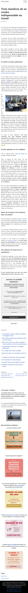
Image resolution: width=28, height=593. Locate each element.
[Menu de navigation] (25, 1)
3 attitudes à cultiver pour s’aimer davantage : (14, 357)
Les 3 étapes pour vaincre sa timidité (12, 350)
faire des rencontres (19, 485)
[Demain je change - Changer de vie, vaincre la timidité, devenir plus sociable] (5, 1)
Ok (9, 589)
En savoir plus (16, 589)
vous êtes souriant (12, 240)
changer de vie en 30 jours (12, 515)
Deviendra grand (5, 578)
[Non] (26, 587)
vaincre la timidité (12, 544)
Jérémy (4, 21)
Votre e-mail (14, 312)
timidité (8, 82)
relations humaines (22, 220)
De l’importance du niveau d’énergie (12, 359)
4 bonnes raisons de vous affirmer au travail (13, 362)
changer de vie (21, 29)
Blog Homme (4, 576)
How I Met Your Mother (18, 153)
